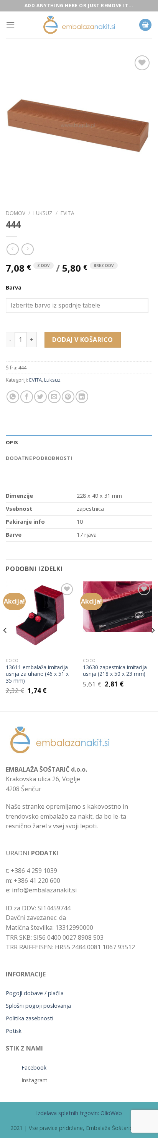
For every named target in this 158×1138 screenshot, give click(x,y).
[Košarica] (145, 25)
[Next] (152, 646)
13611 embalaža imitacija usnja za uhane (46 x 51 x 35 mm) (37, 674)
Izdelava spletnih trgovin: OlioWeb (79, 1113)
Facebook (33, 1067)
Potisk (13, 1030)
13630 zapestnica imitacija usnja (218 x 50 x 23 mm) (115, 670)
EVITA (67, 213)
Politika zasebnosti (29, 1018)
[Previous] (5, 646)
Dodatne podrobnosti (39, 458)
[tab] (79, 442)
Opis (12, 442)
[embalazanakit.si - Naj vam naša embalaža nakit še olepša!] (79, 25)
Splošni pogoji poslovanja (38, 1005)
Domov (15, 213)
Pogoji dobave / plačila (35, 993)
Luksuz (43, 213)
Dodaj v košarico (82, 339)
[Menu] (10, 24)
